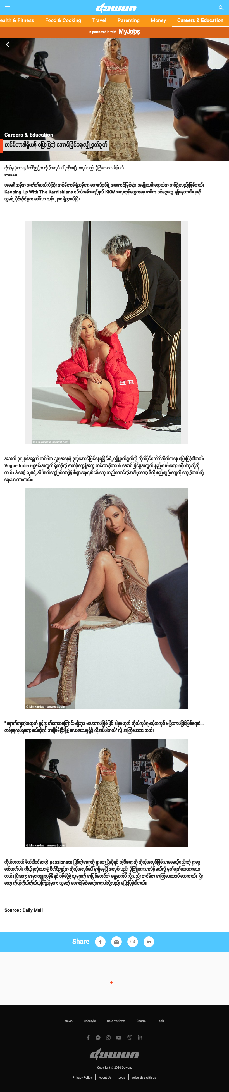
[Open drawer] (8, 8)
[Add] (100, 941)
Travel (99, 21)
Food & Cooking (63, 21)
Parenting (129, 21)
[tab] (63, 21)
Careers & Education (200, 21)
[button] (100, 942)
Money (158, 21)
